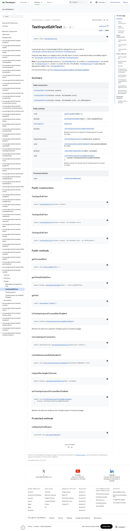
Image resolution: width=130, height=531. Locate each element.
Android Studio (115, 2)
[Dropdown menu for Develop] (42, 2)
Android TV (65, 504)
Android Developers (37, 20)
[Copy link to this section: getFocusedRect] (48, 259)
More (49, 2)
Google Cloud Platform (83, 518)
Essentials (23, 2)
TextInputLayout (93, 61)
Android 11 (82, 510)
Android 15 (82, 498)
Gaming (47, 492)
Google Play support (119, 499)
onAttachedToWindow (72, 178)
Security (30, 498)
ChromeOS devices (68, 498)
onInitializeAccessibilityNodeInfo (78, 144)
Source (30, 501)
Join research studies (119, 503)
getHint (67, 124)
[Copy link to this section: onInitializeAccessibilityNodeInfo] (63, 355)
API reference (8, 9)
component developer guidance (64, 70)
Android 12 (82, 507)
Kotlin (101, 30)
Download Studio (101, 503)
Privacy (47, 504)
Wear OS (64, 495)
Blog (29, 507)
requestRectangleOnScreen (74, 151)
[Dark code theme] (107, 36)
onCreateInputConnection (74, 139)
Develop (37, 2)
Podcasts (30, 510)
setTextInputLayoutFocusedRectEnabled (79, 156)
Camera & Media (50, 501)
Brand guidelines (46, 526)
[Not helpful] (107, 20)
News (29, 504)
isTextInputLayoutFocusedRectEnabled (79, 129)
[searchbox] (12, 16)
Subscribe (106, 526)
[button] (12, 41)
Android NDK (100, 506)
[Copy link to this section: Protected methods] (55, 419)
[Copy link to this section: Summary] (44, 78)
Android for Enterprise (34, 495)
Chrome (60, 518)
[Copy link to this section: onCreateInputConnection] (57, 337)
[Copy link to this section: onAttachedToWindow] (53, 427)
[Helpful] (104, 20)
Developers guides (101, 497)
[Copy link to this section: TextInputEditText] (49, 197)
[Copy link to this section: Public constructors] (55, 188)
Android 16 (82, 495)
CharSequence (39, 124)
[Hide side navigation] (23, 527)
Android (30, 492)
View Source (102, 26)
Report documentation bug (120, 495)
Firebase (69, 518)
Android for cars (67, 501)
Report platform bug (119, 492)
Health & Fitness (49, 498)
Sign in (125, 2)
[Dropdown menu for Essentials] (29, 2)
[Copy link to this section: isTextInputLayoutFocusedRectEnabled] (69, 314)
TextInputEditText (50, 39)
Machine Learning (50, 495)
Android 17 (82, 492)
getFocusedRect (70, 114)
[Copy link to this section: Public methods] (51, 251)
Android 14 (82, 501)
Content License (80, 455)
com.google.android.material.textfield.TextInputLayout (54, 52)
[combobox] (78, 2)
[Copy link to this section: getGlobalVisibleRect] (52, 277)
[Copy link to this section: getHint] (40, 295)
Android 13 (82, 504)
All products (97, 518)
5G (46, 507)
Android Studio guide (102, 494)
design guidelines (83, 70)
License (36, 526)
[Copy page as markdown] (70, 27)
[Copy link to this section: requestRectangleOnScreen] (58, 373)
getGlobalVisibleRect (72, 119)
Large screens (66, 492)
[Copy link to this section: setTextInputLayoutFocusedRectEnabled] (70, 391)
